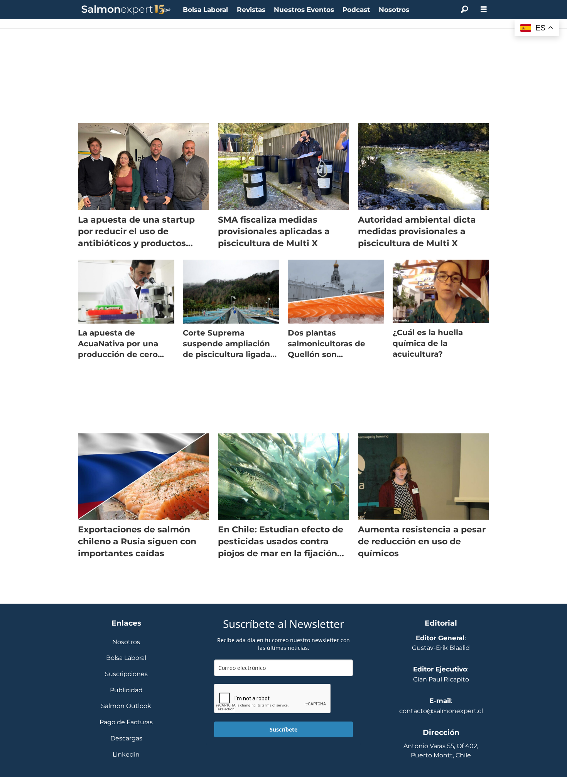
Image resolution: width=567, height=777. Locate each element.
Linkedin (126, 754)
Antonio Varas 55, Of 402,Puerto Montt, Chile (440, 750)
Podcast (356, 9)
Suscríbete (283, 729)
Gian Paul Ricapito (441, 679)
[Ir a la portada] (126, 10)
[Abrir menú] (483, 9)
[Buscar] (464, 9)
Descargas (126, 738)
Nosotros (394, 9)
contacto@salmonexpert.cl (441, 711)
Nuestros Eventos (304, 9)
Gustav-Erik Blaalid (441, 647)
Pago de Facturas (126, 722)
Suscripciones (126, 674)
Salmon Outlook (126, 706)
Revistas (251, 9)
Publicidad (126, 690)
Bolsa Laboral (205, 9)
